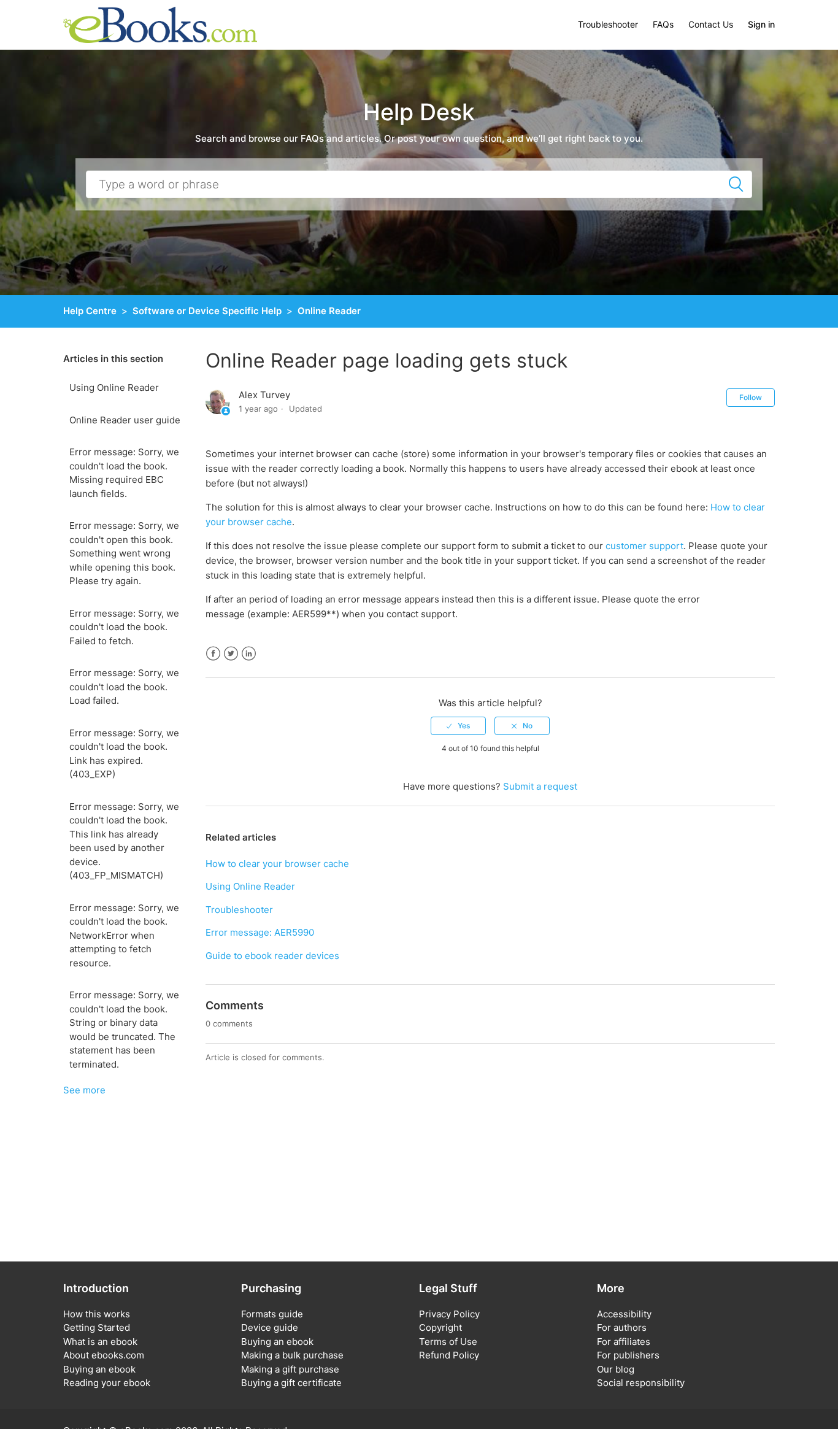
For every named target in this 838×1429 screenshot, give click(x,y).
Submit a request (540, 786)
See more (84, 1090)
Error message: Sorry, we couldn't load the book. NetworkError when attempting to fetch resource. (124, 935)
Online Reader (329, 311)
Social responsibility (641, 1383)
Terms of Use (448, 1341)
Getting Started (96, 1327)
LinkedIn (248, 653)
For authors (622, 1327)
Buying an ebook (99, 1369)
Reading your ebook (106, 1383)
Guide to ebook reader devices (272, 955)
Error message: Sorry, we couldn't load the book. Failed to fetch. (124, 627)
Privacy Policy (449, 1314)
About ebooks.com (103, 1355)
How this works (96, 1314)
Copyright (440, 1327)
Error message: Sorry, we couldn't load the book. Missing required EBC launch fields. (124, 472)
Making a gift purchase (290, 1369)
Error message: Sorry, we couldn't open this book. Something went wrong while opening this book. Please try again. (124, 553)
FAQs (663, 24)
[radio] (458, 726)
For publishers (628, 1355)
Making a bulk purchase (292, 1355)
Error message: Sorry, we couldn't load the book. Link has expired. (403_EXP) (124, 753)
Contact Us (710, 24)
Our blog (615, 1369)
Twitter (231, 653)
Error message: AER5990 (260, 932)
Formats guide (272, 1314)
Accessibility (624, 1314)
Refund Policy (449, 1355)
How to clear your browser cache (277, 863)
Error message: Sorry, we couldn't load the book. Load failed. (124, 686)
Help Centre (90, 311)
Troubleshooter (608, 24)
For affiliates (623, 1341)
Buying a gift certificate (291, 1383)
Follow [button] (750, 397)
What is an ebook (100, 1341)
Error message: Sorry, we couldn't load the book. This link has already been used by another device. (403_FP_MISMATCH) (124, 841)
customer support (644, 546)
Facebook (213, 653)
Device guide (269, 1327)
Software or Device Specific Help (207, 311)
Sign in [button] (761, 24)
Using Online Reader (114, 387)
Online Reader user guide (124, 420)
